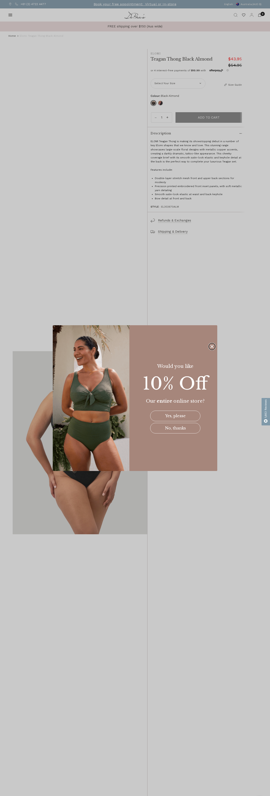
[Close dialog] (212, 346)
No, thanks (175, 428)
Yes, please (175, 416)
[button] (266, 411)
